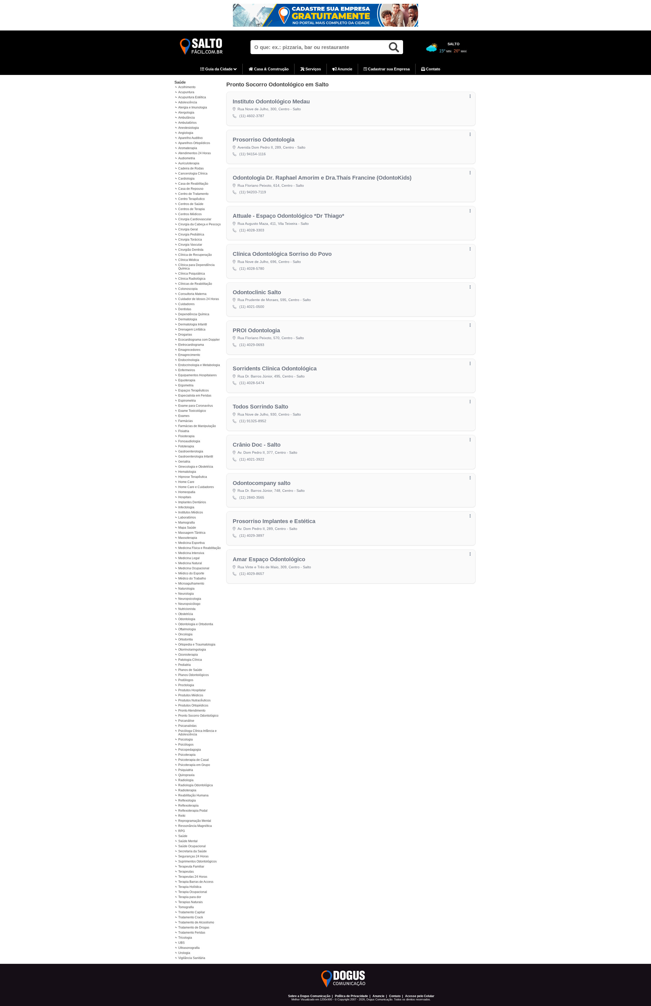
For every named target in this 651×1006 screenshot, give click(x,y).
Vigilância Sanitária (191, 958)
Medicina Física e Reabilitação (199, 548)
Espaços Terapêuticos (193, 390)
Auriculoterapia (188, 163)
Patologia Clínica (190, 660)
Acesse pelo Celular (419, 996)
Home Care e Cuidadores (196, 487)
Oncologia (185, 634)
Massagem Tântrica (191, 533)
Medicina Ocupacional (193, 568)
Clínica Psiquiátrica (191, 273)
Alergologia (186, 112)
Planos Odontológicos (193, 675)
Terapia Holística (189, 887)
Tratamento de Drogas (193, 927)
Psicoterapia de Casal (193, 760)
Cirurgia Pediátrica (191, 234)
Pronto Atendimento (191, 710)
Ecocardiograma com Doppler (199, 339)
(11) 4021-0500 (251, 307)
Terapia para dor (189, 897)
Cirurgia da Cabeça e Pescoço (199, 224)
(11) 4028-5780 (251, 268)
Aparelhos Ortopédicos (194, 143)
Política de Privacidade (351, 996)
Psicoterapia (187, 755)
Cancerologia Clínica (193, 173)
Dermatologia (187, 319)
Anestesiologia (188, 128)
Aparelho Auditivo (190, 138)
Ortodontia (185, 639)
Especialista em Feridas (194, 395)
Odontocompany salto (261, 483)
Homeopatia (186, 492)
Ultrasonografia (189, 948)
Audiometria (186, 158)
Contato (432, 69)
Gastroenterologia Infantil (195, 456)
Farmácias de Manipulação (197, 426)
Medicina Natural (190, 563)
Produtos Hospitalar (192, 690)
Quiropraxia (186, 775)
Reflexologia (187, 800)
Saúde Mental (188, 841)
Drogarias (185, 334)
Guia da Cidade (218, 69)
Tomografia (186, 907)
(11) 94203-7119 (252, 192)
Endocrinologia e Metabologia (199, 365)
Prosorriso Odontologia (263, 139)
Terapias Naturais (190, 902)
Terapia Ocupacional (192, 892)
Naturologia (186, 588)
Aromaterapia (187, 148)
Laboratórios (187, 517)
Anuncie (344, 69)
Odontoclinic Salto (257, 292)
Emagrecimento (189, 355)
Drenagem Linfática (191, 329)
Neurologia (186, 593)
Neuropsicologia (189, 599)
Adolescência (187, 102)
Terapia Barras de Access (195, 882)
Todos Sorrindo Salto (260, 406)
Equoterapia (186, 380)
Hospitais (184, 497)
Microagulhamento (191, 583)
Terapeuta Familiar (191, 866)
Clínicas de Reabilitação (195, 284)
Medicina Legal (189, 558)
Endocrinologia (188, 360)
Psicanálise (186, 720)
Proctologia (186, 685)
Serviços (312, 69)
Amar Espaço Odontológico (269, 559)
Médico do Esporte (191, 573)
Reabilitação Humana (193, 795)
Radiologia (186, 780)
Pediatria (184, 665)
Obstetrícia (185, 614)
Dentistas (184, 309)
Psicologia (185, 739)
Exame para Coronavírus (195, 405)
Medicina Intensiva (191, 553)
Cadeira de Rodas (191, 168)
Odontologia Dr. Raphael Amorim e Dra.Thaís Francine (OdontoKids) (322, 178)
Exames (183, 416)
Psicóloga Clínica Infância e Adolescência (197, 732)
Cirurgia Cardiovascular (194, 219)
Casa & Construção (271, 69)
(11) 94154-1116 (252, 154)
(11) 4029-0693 (251, 345)
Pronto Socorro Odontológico (198, 715)
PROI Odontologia (256, 330)
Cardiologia (186, 178)
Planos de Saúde (190, 670)
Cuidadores (186, 304)
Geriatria (184, 461)
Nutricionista (187, 609)
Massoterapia (187, 538)
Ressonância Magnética (195, 826)
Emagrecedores (189, 350)
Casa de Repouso (190, 189)
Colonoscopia (188, 289)
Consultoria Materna (192, 294)
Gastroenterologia (190, 451)
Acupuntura (186, 92)
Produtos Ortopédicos (193, 705)
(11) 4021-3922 (251, 459)
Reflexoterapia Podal (193, 810)
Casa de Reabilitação (193, 183)
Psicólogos (186, 744)
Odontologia (186, 619)
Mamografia (186, 522)
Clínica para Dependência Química (196, 266)
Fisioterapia (186, 436)
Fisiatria (183, 431)
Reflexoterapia (188, 805)
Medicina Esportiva (191, 543)
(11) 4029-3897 (251, 535)
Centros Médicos (190, 214)
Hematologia (187, 472)
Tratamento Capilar (191, 912)
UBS (181, 943)
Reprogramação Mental (194, 821)
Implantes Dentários (192, 502)
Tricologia (185, 937)
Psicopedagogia (189, 749)
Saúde (180, 82)
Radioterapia (187, 790)
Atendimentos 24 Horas (194, 153)
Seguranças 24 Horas (193, 856)
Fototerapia (186, 446)
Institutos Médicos (190, 512)
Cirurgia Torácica (190, 239)
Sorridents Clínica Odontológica (275, 368)
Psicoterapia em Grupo (194, 765)
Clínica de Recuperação (195, 255)
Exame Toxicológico (192, 411)
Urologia (184, 953)
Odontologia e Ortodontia (195, 624)
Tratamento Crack (190, 917)
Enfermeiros (186, 370)
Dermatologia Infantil (192, 324)
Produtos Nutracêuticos (194, 700)
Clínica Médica (188, 260)
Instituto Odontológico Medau (271, 101)
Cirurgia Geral (188, 229)
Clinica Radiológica (191, 278)
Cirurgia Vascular (190, 244)
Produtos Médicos (190, 695)
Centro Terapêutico (191, 199)
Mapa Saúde (187, 527)
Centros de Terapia (191, 209)
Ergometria (186, 385)
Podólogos (185, 680)
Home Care (186, 482)
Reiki (181, 816)
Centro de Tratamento (193, 194)
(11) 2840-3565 (251, 497)
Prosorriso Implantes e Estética (274, 521)
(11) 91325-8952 (252, 421)
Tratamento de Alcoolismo (196, 922)
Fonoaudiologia (189, 441)
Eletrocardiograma (191, 345)
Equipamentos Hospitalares (197, 375)
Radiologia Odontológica (195, 785)
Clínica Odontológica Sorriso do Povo (282, 254)
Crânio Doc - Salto (256, 445)
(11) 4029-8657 (251, 574)
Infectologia (186, 507)
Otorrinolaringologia (192, 649)
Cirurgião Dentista (190, 250)
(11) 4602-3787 (251, 116)
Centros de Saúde (190, 204)
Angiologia (185, 133)
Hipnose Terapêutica (192, 477)
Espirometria (187, 400)
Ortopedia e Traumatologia (196, 644)
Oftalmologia (187, 629)
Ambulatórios (187, 122)
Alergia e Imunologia (192, 107)
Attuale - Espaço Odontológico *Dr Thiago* (288, 216)
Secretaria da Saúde (192, 851)
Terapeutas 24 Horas (192, 876)
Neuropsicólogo (189, 604)
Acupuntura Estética (192, 97)
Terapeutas (186, 871)
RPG (181, 831)
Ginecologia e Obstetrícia (195, 466)
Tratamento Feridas (191, 932)
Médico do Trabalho (192, 578)
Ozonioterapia (188, 654)
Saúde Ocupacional (192, 846)
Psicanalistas (187, 726)
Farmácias (185, 421)
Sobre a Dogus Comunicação (309, 996)
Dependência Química (193, 314)
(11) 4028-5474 (251, 383)
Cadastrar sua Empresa (388, 69)
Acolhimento (187, 87)
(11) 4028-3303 (251, 230)
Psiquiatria (185, 770)
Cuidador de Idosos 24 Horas (198, 299)
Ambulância (186, 117)
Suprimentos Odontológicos (197, 861)
